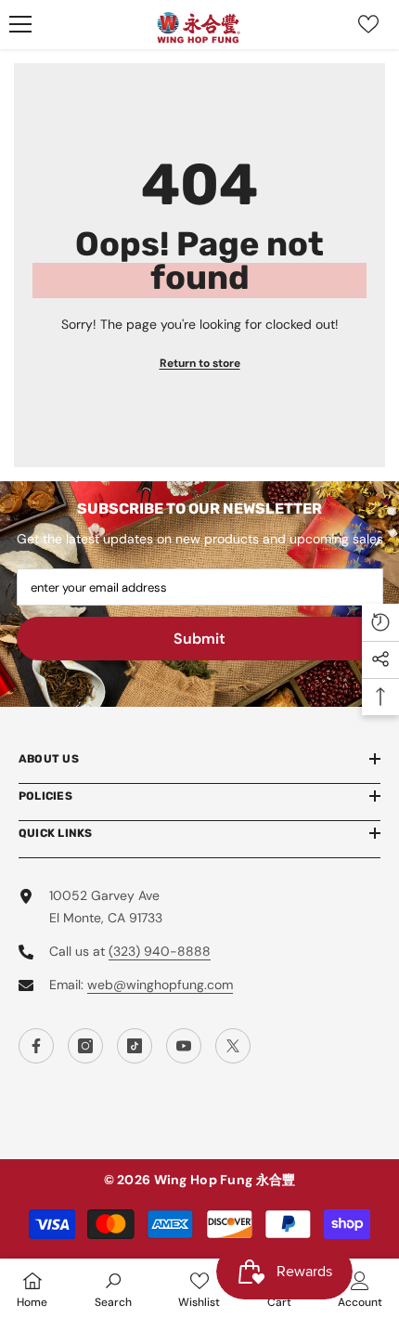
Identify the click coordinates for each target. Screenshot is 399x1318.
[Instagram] (85, 1046)
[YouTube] (183, 1046)
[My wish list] (368, 24)
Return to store (200, 363)
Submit (199, 638)
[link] (113, 1288)
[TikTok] (134, 1046)
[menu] (20, 24)
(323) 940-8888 (160, 951)
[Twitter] (233, 1046)
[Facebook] (36, 1046)
